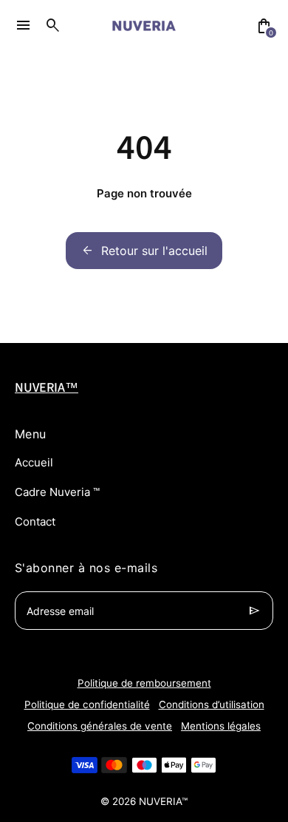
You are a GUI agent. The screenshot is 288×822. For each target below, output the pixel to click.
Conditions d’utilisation (211, 704)
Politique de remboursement (144, 683)
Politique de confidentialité (87, 704)
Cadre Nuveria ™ (57, 492)
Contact (35, 521)
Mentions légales (221, 726)
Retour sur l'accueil (144, 250)
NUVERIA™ (163, 801)
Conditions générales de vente (99, 726)
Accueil (34, 462)
